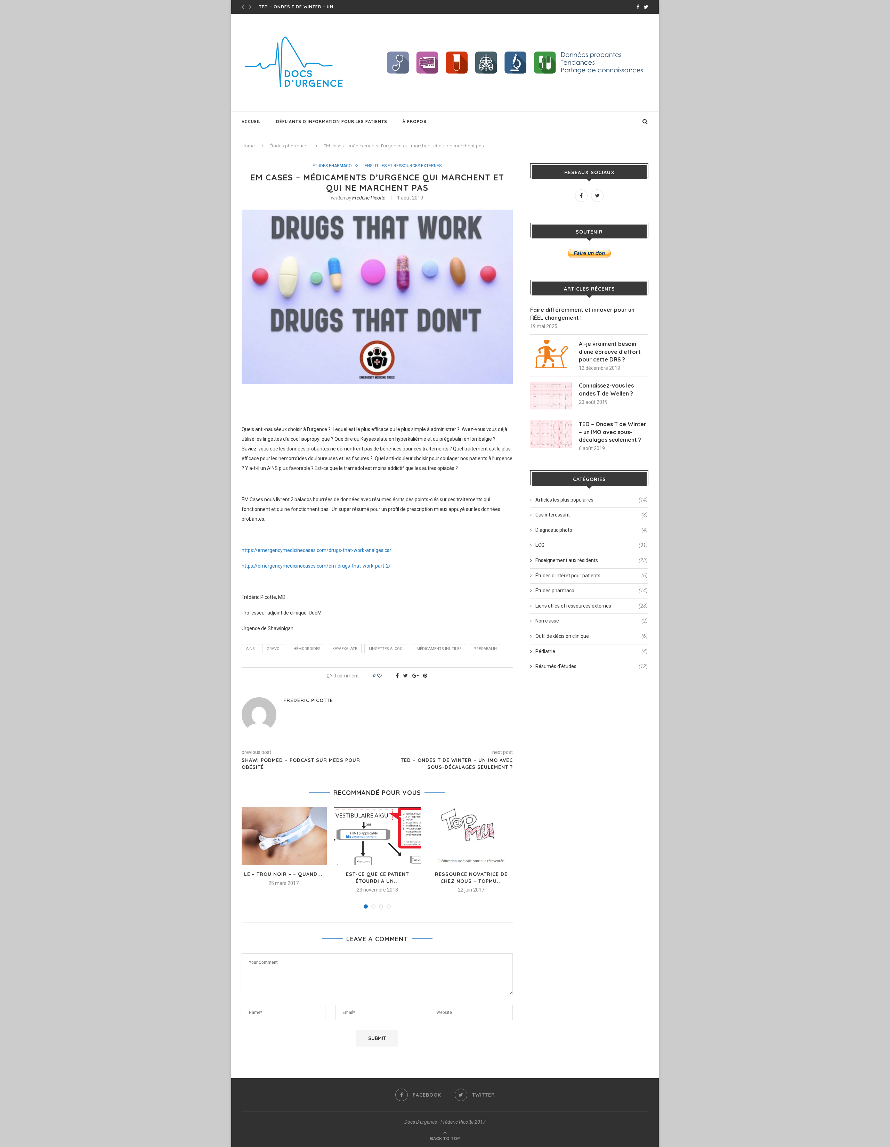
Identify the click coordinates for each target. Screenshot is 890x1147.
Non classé (591, 621)
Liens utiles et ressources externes (402, 165)
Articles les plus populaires (591, 500)
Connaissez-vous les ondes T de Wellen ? (606, 389)
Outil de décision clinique (591, 636)
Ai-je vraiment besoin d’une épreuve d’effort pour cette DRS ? (610, 351)
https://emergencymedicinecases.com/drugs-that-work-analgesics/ (316, 550)
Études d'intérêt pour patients (591, 575)
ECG (591, 545)
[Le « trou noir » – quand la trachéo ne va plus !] (283, 836)
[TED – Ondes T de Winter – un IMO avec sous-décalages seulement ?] (551, 434)
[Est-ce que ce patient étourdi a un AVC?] (377, 836)
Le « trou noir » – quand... (283, 874)
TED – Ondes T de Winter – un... (298, 6)
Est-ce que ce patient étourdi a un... (377, 877)
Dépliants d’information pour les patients (331, 121)
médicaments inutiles (439, 648)
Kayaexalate (344, 648)
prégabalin (485, 648)
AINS (250, 648)
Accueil (251, 121)
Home (248, 145)
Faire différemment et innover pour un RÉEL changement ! (582, 313)
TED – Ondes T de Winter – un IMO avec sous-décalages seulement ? (612, 432)
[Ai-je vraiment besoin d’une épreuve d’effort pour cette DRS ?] (551, 354)
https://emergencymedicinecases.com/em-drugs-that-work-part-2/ (316, 566)
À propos (415, 121)
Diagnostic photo (591, 530)
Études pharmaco (288, 145)
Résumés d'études (591, 666)
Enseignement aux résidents (591, 560)
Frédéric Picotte (368, 198)
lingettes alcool (387, 648)
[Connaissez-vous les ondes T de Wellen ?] (551, 395)
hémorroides (307, 648)
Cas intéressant (591, 515)
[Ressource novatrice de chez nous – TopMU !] (471, 836)
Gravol (274, 648)
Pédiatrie (591, 651)
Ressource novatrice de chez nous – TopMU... (471, 877)
